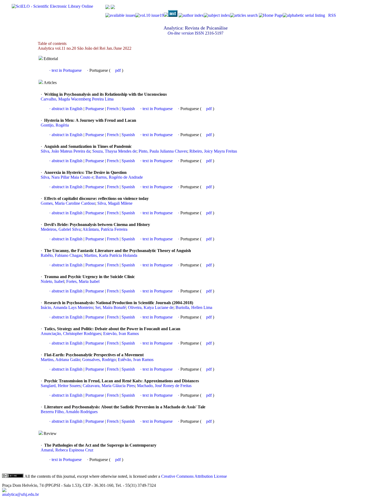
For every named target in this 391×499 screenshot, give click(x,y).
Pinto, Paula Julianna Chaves (163, 151)
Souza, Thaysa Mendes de (114, 151)
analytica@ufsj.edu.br (20, 494)
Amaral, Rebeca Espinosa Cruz (67, 450)
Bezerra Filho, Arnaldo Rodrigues (69, 411)
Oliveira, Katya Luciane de (150, 307)
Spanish (127, 108)
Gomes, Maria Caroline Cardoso (68, 203)
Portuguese (94, 108)
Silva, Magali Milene (114, 203)
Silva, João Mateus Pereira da (65, 151)
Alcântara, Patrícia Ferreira (104, 229)
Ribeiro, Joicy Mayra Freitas (213, 151)
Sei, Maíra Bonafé (110, 307)
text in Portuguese (67, 70)
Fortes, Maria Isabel (82, 281)
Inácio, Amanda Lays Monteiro (67, 307)
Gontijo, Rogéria (55, 125)
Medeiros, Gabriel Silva (61, 229)
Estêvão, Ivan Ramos (135, 359)
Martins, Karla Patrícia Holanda (110, 255)
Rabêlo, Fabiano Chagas (61, 255)
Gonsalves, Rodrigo (99, 359)
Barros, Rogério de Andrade (119, 177)
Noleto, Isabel (52, 281)
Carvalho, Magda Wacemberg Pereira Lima (77, 99)
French (112, 108)
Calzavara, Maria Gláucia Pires (109, 385)
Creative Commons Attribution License (194, 476)
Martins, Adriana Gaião (60, 359)
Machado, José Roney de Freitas (164, 385)
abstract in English (67, 108)
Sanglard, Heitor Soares (61, 385)
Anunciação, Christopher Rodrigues (71, 333)
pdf (118, 70)
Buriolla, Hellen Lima (194, 307)
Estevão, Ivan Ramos (121, 333)
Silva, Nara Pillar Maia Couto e (67, 177)
